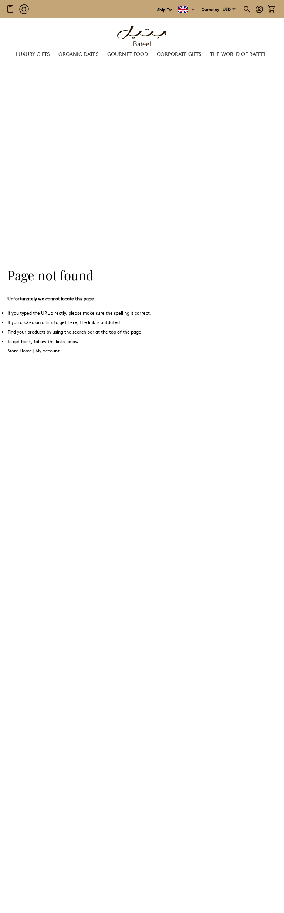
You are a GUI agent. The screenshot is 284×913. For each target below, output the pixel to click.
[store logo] (142, 37)
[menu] (142, 54)
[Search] (247, 9)
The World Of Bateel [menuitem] (238, 53)
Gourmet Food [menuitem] (127, 53)
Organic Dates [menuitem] (78, 53)
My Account (48, 351)
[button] (216, 9)
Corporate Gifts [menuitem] (179, 53)
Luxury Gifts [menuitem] (33, 53)
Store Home (19, 351)
